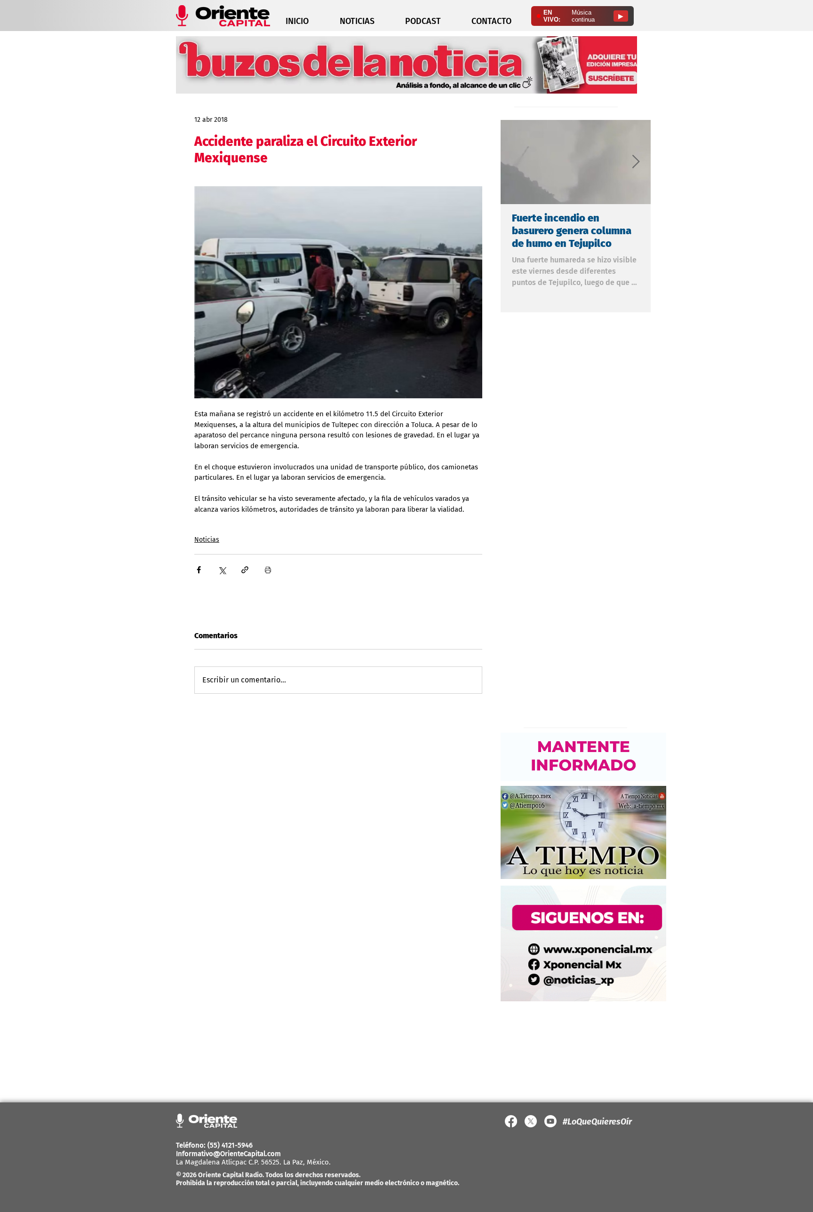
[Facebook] (511, 1121)
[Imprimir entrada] (267, 569)
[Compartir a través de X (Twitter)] (221, 569)
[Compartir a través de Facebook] (198, 569)
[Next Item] (635, 162)
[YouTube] (550, 1121)
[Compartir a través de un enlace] (244, 569)
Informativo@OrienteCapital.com (228, 1153)
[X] (531, 1121)
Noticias (206, 540)
